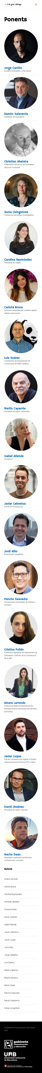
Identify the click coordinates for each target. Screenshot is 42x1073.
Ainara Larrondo (14, 703)
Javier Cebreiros (15, 504)
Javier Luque (12, 756)
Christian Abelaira (16, 161)
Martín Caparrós (15, 408)
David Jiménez (14, 807)
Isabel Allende (14, 456)
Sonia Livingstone (16, 212)
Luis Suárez (12, 358)
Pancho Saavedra (16, 599)
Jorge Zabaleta (11, 955)
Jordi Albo (10, 551)
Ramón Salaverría (16, 114)
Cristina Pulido (14, 649)
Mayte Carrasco (11, 978)
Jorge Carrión (13, 68)
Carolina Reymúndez (18, 260)
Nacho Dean (12, 854)
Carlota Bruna (13, 307)
